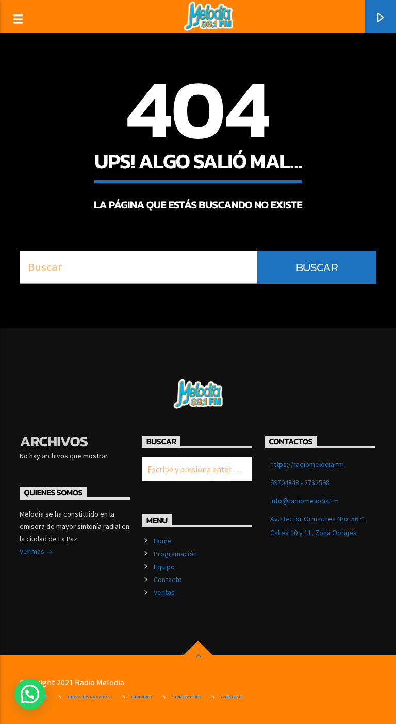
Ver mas (33, 551)
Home (163, 540)
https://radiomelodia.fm (307, 464)
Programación (175, 553)
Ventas (164, 592)
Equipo (164, 566)
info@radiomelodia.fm (304, 500)
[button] (29, 694)
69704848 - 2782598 (299, 482)
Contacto (168, 579)
